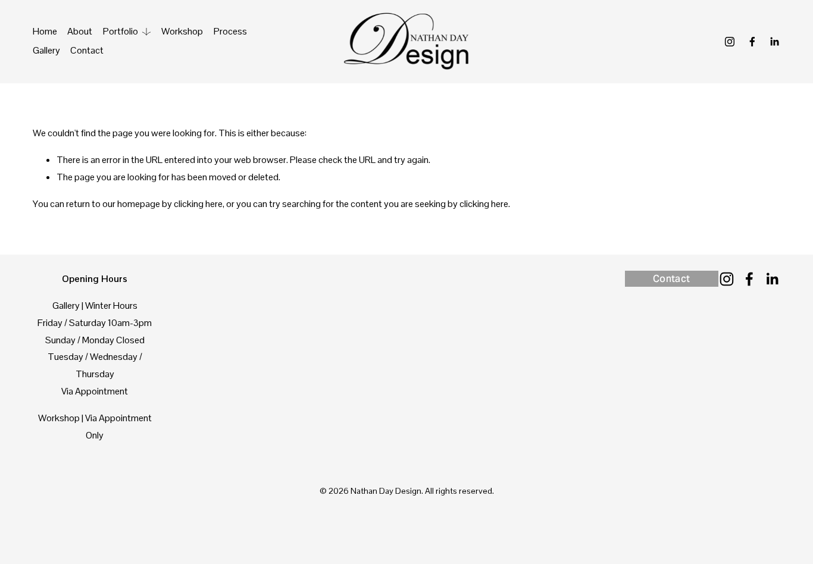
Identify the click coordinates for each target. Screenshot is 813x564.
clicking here (198, 204)
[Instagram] (730, 42)
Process (230, 31)
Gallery (46, 50)
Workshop (182, 31)
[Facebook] (752, 42)
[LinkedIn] (774, 42)
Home (45, 31)
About (79, 31)
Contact (87, 50)
